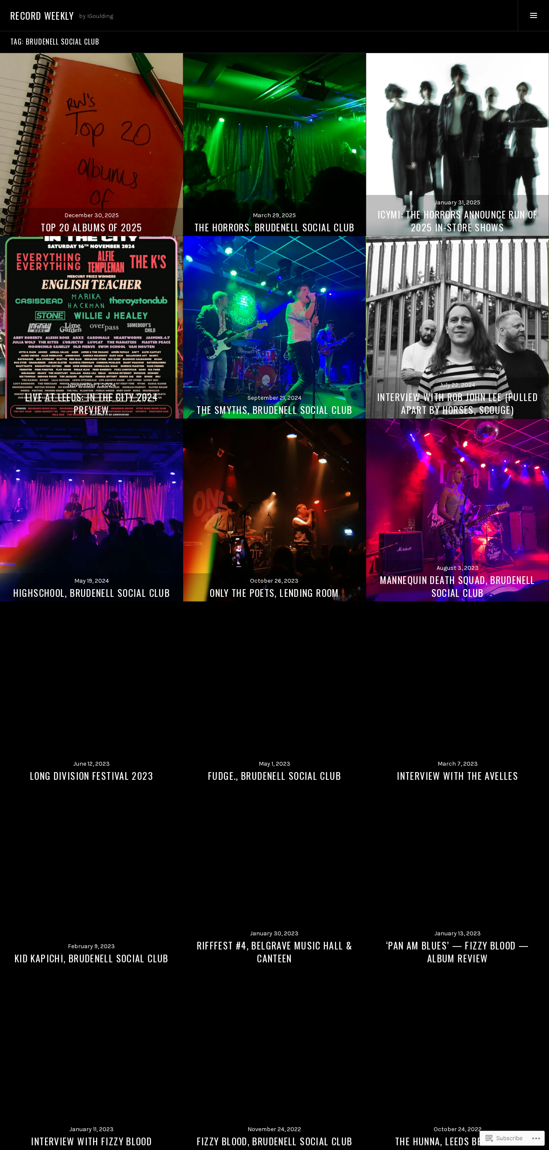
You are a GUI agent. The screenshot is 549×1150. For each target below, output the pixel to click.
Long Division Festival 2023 (91, 775)
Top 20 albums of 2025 (91, 227)
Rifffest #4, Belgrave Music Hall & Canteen (275, 951)
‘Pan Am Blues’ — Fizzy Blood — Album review (457, 951)
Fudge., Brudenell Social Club (274, 775)
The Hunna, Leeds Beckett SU (457, 1141)
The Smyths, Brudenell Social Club (274, 409)
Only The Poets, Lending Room (274, 592)
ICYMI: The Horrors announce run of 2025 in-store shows (457, 220)
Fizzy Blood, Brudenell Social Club (275, 1141)
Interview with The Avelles (457, 775)
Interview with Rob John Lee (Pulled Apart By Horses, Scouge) (457, 403)
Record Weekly (42, 15)
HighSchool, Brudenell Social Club (91, 592)
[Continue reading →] (91, 144)
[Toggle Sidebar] (533, 15)
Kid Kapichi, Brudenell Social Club (92, 958)
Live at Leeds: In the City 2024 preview (91, 403)
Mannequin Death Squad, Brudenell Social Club (457, 586)
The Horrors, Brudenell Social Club (274, 227)
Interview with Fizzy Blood (91, 1141)
